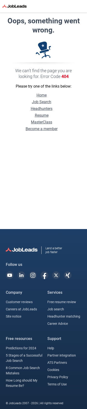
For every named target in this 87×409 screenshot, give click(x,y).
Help (50, 348)
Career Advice (57, 324)
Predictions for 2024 (21, 348)
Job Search (41, 102)
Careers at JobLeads (21, 309)
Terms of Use (57, 384)
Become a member (42, 129)
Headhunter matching (63, 316)
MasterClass (41, 122)
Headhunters (41, 108)
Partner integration (61, 355)
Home (41, 95)
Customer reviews (19, 302)
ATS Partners (57, 362)
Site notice (13, 316)
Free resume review (61, 302)
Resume (42, 115)
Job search (55, 309)
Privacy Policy (57, 377)
